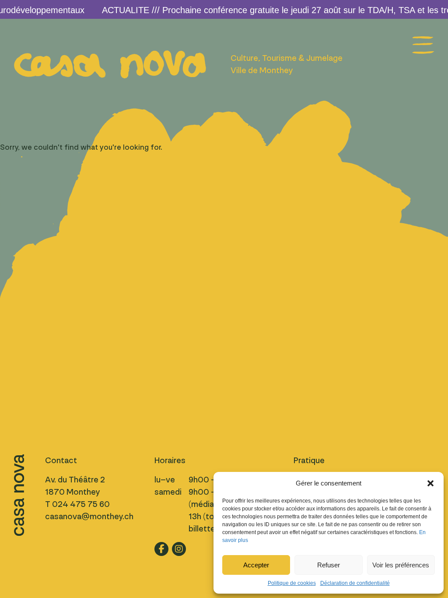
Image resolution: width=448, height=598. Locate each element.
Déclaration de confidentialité (355, 583)
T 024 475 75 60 (77, 504)
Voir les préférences (400, 565)
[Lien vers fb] (161, 549)
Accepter (256, 565)
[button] (430, 483)
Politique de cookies (292, 583)
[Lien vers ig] (179, 549)
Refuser (328, 565)
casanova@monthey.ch (89, 516)
